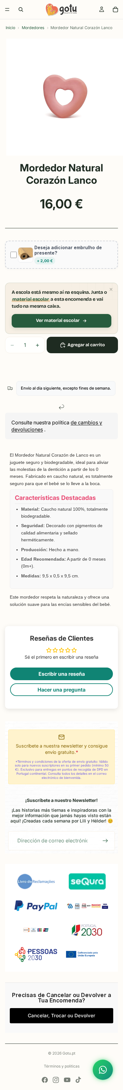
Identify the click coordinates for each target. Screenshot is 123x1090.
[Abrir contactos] (103, 1070)
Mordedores (33, 27)
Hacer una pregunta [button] (61, 690)
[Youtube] (67, 1080)
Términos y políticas (61, 1066)
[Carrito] (115, 9)
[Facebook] (45, 1080)
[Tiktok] (78, 1080)
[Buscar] (21, 9)
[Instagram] (56, 1080)
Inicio (10, 27)
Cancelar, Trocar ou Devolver (61, 1016)
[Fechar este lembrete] (111, 289)
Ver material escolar (57, 320)
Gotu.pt (68, 1053)
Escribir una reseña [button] (61, 674)
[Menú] (7, 9)
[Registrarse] (105, 840)
